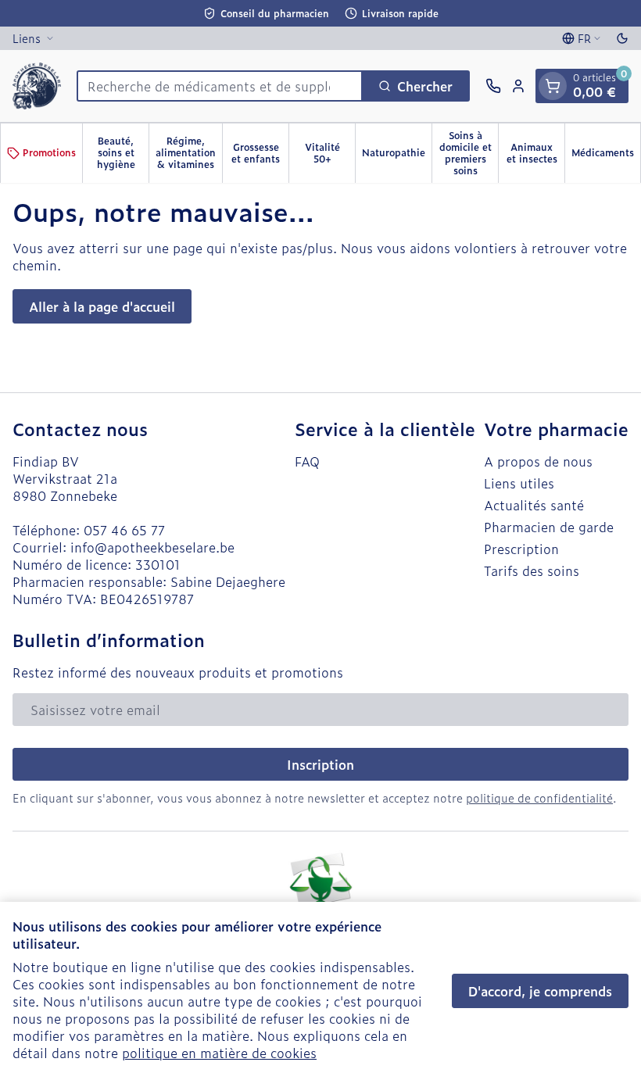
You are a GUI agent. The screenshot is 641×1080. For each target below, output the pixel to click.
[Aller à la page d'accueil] (37, 86)
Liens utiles (519, 483)
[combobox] (220, 86)
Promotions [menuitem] (49, 152)
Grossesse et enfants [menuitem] (259, 153)
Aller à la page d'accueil (102, 306)
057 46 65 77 (124, 529)
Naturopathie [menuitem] (397, 155)
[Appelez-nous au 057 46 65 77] (493, 86)
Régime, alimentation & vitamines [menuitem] (189, 152)
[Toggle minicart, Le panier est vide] (553, 86)
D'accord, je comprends (540, 991)
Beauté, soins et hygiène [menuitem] (123, 152)
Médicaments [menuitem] (605, 155)
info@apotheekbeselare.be (152, 547)
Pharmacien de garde (549, 526)
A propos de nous (538, 461)
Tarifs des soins (531, 570)
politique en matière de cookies (219, 1052)
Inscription (320, 764)
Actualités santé (534, 504)
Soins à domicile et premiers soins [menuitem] (468, 152)
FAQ (307, 461)
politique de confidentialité (539, 797)
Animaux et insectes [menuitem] (535, 153)
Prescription (521, 548)
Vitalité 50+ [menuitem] (330, 153)
